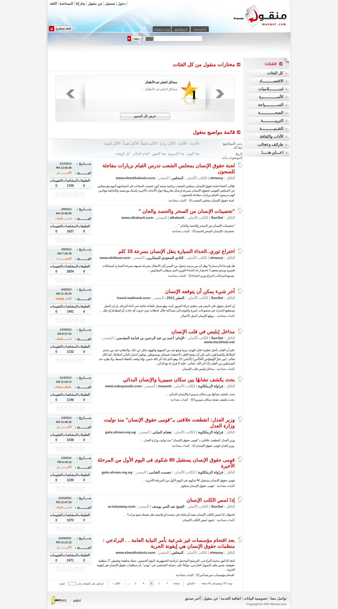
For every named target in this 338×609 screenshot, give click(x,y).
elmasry (216, 178)
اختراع (211, 275)
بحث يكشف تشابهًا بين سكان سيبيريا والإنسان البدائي (179, 379)
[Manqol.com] (254, 26)
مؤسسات (219, 575)
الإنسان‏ (187, 369)
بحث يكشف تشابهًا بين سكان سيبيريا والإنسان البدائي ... (200, 394)
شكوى (185, 486)
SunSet (217, 218)
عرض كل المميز (145, 116)
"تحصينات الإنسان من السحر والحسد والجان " (187, 211)
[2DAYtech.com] (65, 607)
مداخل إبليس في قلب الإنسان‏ (203, 331)
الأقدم (182, 143)
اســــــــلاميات (63, 218)
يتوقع (211, 316)
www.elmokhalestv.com (135, 178)
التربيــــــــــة (272, 120)
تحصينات (228, 231)
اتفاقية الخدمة (231, 598)
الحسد (200, 231)
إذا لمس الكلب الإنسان (211, 500)
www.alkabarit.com (137, 218)
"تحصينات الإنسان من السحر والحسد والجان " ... (205, 225)
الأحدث (194, 143)
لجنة (231, 200)
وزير (231, 445)
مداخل (210, 369)
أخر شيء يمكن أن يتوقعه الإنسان (200, 291)
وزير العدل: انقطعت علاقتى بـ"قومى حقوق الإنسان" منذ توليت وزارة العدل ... (188, 440)
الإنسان (215, 200)
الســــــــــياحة (270, 105)
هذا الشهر (159, 154)
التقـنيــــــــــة (64, 258)
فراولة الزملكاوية (210, 386)
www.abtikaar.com (115, 258)
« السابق (191, 583)
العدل (224, 445)
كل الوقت (123, 154)
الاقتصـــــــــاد (271, 81)
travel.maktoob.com (133, 298)
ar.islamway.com (121, 506)
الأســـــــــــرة (271, 97)
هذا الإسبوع (176, 154)
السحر (208, 231)
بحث (231, 399)
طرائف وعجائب (63, 386)
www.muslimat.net (219, 342)
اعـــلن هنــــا (272, 152)
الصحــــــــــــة (270, 113)
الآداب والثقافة (64, 298)
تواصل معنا (278, 598)
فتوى (211, 520)
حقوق (224, 200)
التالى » (116, 583)
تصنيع (230, 275)
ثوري (203, 275)
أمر (202, 575)
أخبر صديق (193, 598)
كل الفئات (275, 73)
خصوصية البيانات (256, 598)
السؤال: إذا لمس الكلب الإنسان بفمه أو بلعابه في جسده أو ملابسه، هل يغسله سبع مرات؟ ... (179, 514)
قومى (216, 445)
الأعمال (185, 316)
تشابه (215, 399)
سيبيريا (198, 399)
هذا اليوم (193, 154)
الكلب (196, 520)
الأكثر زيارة (167, 143)
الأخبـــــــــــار (64, 172)
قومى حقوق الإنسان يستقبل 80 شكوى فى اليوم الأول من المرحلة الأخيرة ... (189, 480)
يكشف (223, 399)
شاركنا (80, 3)
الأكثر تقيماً (130, 143)
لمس (204, 520)
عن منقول (95, 3)
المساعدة (66, 3)
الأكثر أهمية (112, 143)
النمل (194, 316)
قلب (195, 369)
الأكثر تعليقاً (149, 143)
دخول (122, 3)
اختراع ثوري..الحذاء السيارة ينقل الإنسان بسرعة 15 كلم (176, 251)
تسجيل (110, 3)
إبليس (202, 369)
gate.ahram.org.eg (120, 432)
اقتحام (230, 575)
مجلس (206, 200)
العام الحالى (140, 154)
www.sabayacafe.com (123, 386)
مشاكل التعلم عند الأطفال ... (159, 89)
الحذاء (195, 275)
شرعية (208, 575)
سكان (207, 399)
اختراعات (221, 275)
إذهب (62, 583)
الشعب (197, 200)
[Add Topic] (61, 30)
